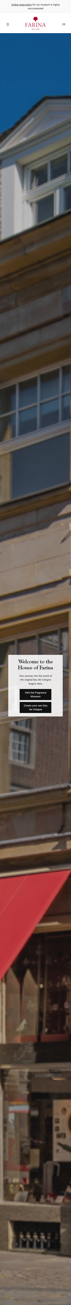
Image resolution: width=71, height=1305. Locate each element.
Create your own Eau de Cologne (35, 707)
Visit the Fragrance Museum (35, 694)
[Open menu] (8, 24)
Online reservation (21, 4)
